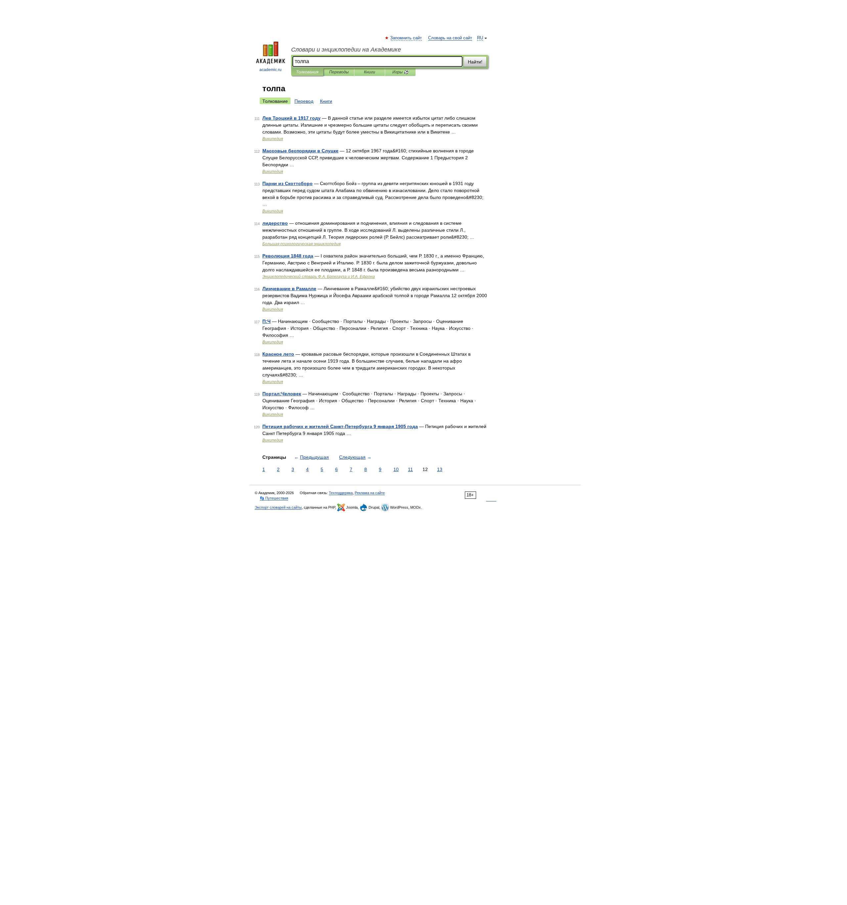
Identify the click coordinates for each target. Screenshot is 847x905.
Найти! (475, 61)
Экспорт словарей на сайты (278, 507)
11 (410, 469)
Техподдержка (341, 493)
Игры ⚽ (400, 72)
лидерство (275, 223)
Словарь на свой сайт (450, 38)
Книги (369, 72)
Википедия (272, 139)
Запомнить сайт (406, 38)
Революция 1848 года (287, 255)
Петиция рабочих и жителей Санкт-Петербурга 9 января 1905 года (340, 426)
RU (480, 38)
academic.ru (270, 69)
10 (396, 469)
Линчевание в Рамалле (289, 288)
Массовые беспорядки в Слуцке (300, 150)
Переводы (339, 72)
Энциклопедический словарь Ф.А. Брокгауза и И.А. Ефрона (318, 276)
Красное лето (278, 354)
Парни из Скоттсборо (287, 183)
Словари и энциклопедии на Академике (346, 49)
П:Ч (266, 321)
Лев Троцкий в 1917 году (291, 118)
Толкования (307, 72)
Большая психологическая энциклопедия (301, 244)
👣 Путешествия (274, 498)
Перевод (303, 101)
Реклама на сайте (370, 493)
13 (439, 469)
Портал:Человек (281, 393)
